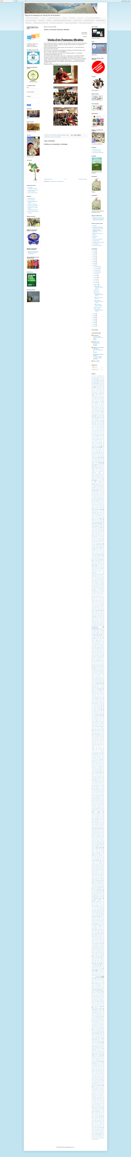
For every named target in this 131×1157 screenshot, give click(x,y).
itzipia (93, 690)
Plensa (97, 972)
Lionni (102, 778)
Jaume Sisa (94, 698)
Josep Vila (101, 735)
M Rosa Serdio (101, 804)
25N (99, 382)
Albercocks (98, 398)
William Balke (94, 1125)
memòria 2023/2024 (100, 868)
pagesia (93, 949)
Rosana (102, 1028)
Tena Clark (93, 1081)
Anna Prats (102, 426)
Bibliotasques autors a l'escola (41, 22)
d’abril (95, 279)
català (93, 513)
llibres (94, 786)
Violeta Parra (94, 1116)
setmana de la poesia (96, 1056)
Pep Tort (99, 958)
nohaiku (93, 926)
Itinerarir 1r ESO (95, 689)
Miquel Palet (94, 891)
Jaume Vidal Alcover (95, 699)
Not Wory (102, 926)
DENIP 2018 (96, 290)
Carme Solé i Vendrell (97, 508)
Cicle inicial (94, 526)
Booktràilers (28, 22)
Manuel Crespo (94, 815)
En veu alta (95, 609)
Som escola (102, 1070)
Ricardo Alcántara (99, 1016)
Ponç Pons (101, 987)
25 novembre (94, 382)
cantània (101, 495)
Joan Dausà (100, 704)
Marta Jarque (100, 843)
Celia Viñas (94, 518)
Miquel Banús (97, 884)
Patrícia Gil (94, 954)
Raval (94, 1006)
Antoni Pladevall (94, 431)
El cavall (97, 588)
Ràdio (102, 1000)
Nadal (96, 910)
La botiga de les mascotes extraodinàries (98, 751)
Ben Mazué (98, 456)
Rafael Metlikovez (101, 1001)
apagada (93, 435)
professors (102, 993)
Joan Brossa (94, 703)
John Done (100, 717)
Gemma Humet (94, 651)
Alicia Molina (99, 408)
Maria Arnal (94, 824)
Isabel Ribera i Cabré (97, 685)
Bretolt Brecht (97, 486)
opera (102, 940)
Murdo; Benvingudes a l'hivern (97, 905)
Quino (103, 998)
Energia (101, 609)
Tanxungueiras (95, 1079)
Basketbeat (94, 453)
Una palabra (94, 1102)
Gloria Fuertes (95, 660)
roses (97, 1030)
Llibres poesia (100, 789)
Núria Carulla (94, 931)
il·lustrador (101, 680)
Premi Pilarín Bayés (96, 989)
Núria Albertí (99, 929)
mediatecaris (100, 861)
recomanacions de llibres (97, 1009)
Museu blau (94, 906)
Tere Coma (94, 1083)
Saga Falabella (100, 1034)
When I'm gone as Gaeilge (97, 1123)
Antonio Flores (101, 431)
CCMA (98, 514)
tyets (94, 1099)
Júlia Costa (98, 739)
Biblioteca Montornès (100, 465)
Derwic (99, 565)
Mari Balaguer (100, 823)
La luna (97, 757)
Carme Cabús (95, 507)
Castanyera (100, 512)
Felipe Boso (94, 632)
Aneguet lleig (94, 420)
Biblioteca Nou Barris (98, 466)
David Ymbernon (95, 564)
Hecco (93, 670)
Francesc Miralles (57, 136)
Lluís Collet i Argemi (95, 791)
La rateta (94, 762)
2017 (94, 313)
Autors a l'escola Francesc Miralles (98, 305)
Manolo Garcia (101, 813)
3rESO (101, 384)
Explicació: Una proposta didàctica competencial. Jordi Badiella (33, 252)
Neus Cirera (100, 917)
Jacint (98, 692)
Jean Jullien (94, 701)
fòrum (102, 638)
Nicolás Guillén (94, 920)
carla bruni (102, 498)
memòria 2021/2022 (96, 866)
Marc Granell (94, 819)
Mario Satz (98, 838)
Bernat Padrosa (94, 458)
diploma (98, 578)
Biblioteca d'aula (95, 463)
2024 (94, 254)
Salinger (96, 1035)
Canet (97, 495)
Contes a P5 (97, 547)
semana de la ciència (95, 1051)
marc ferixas (100, 818)
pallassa (102, 949)
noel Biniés (102, 924)
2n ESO (102, 382)
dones (103, 581)
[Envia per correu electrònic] (74, 135)
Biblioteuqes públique (96, 472)
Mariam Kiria (95, 833)
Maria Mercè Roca (99, 829)
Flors (92, 637)
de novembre (97, 268)
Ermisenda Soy (94, 614)
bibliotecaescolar (100, 468)
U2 (97, 1099)
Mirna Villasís (94, 893)
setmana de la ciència (97, 1054)
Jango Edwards (100, 693)
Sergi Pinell (95, 1053)
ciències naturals (95, 528)
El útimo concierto (101, 596)
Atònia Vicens (94, 443)
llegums (93, 782)
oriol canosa (100, 943)
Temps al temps (100, 1080)
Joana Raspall (99, 715)
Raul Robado (101, 1005)
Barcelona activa (31, 198)
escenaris (97, 615)
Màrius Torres (94, 841)
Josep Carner (97, 726)
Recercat (95, 225)
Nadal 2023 (94, 911)
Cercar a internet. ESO (32, 192)
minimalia (98, 883)
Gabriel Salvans (101, 647)
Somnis (99, 1071)
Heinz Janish (97, 670)
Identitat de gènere (98, 679)
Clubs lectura (95, 535)
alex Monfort (99, 406)
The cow (98, 1088)
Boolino (94, 237)
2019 (94, 263)
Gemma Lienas (101, 651)
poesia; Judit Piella (95, 984)
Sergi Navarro (95, 1052)
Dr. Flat (94, 582)
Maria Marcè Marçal (97, 828)
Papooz (94, 952)
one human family (96, 940)
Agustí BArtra (94, 393)
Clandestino (94, 531)
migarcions (93, 878)
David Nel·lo (100, 563)
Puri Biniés (101, 997)
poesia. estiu (102, 984)
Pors (102, 988)
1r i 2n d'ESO (101, 378)
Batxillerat (99, 453)
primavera (100, 992)
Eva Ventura (97, 624)
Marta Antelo (94, 842)
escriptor (93, 618)
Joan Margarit (99, 708)
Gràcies (103, 661)
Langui (93, 768)
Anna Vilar (94, 429)
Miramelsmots (100, 891)
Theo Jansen (99, 1089)
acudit (102, 388)
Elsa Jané (99, 606)
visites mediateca (99, 1118)
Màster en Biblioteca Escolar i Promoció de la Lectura (98, 855)
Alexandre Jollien (95, 407)
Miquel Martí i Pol (99, 889)
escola (93, 616)
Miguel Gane (94, 880)
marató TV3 (94, 818)
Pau (103, 954)
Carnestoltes (94, 509)
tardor (101, 1079)
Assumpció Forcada (98, 440)
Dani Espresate (94, 556)
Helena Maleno (98, 671)
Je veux (101, 699)
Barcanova (93, 449)
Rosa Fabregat (98, 1026)
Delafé (101, 564)
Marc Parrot (101, 819)
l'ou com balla (99, 749)
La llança (93, 757)
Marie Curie (101, 833)
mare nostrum (100, 822)
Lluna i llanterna (96, 796)
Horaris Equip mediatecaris (85, 22)
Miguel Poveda (95, 882)
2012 (94, 322)
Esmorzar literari (95, 619)
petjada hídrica (95, 967)
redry (99, 1011)
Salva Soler (94, 1038)
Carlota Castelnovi (99, 504)
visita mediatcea (96, 1117)
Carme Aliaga (101, 505)
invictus (93, 683)
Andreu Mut (100, 417)
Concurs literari (99, 542)
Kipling (97, 744)
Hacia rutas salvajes (99, 667)
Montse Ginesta (94, 897)
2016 (94, 315)
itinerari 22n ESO (95, 688)
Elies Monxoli (100, 600)
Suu (97, 1076)
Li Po (101, 777)
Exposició (94, 629)
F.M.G (99, 629)
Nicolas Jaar (101, 920)
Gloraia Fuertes (101, 657)
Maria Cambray (100, 824)
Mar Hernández (100, 817)
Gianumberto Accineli (95, 656)
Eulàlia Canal (98, 623)
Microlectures (100, 877)
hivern (102, 674)
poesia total (100, 982)
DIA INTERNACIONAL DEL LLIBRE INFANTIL (98, 573)
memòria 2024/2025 (96, 869)
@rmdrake (100, 375)
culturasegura (94, 555)
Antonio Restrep (95, 434)
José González (94, 725)
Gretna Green (96, 662)
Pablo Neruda (94, 948)
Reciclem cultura (98, 1007)
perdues (98, 961)
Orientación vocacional (32, 209)
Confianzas (94, 544)
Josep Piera (102, 734)
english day (94, 610)
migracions (99, 878)
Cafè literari (94, 490)
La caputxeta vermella (96, 753)
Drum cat (99, 583)
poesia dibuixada (99, 978)
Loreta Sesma (95, 800)
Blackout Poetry (94, 477)
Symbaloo (101, 1076)
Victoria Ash (102, 1112)
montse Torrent (101, 897)
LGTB (97, 777)
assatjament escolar (100, 439)
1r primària (95, 379)
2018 (94, 265)
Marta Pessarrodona (96, 846)
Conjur (101, 545)
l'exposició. (93, 749)
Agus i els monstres (99, 392)
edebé (94, 584)
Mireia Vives (100, 892)
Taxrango (93, 1080)
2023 (94, 256)
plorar (102, 972)
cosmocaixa (94, 551)
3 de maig (100, 383)
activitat (103, 387)
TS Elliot (93, 1098)
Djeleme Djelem (99, 579)
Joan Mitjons (94, 711)
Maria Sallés (94, 832)
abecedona (98, 387)
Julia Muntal (98, 740)
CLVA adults (101, 535)
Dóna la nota (98, 581)
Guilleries (101, 666)
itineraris (101, 689)
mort (94, 902)
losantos (94, 801)
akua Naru (99, 396)
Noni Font (97, 926)
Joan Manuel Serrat (96, 707)
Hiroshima (97, 674)
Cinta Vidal (98, 530)
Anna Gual (100, 425)
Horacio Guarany (96, 675)
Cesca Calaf (94, 522)
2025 (94, 252)
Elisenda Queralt (95, 601)
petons (101, 967)
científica (101, 528)
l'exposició (100, 748)
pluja (92, 974)
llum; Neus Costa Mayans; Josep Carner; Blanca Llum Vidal (98, 794)
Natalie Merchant (101, 915)
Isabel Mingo (102, 684)
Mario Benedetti (96, 837)
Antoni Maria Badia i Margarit (97, 430)
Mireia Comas (94, 892)
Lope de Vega (101, 799)
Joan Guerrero (94, 706)
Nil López (97, 921)
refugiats (94, 1012)
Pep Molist (98, 957)
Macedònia (94, 808)
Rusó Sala (94, 1034)
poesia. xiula (102, 986)
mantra (94, 814)
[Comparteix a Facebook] (78, 135)
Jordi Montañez (98, 722)
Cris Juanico (100, 551)
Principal (43, 17)
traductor (97, 1095)
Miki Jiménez (102, 882)
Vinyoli (101, 1114)
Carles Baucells (100, 499)
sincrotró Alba (94, 1067)
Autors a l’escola (50, 136)
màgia (94, 809)
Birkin (99, 475)
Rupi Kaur (101, 1033)
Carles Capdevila (101, 500)
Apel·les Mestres (99, 435)
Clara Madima (100, 531)
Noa (98, 924)
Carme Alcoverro (95, 505)
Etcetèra (93, 623)
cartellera (100, 509)
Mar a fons (101, 815)
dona (94, 581)
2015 (94, 317)
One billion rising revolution (99, 939)
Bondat (103, 480)
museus (100, 908)
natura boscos (95, 916)
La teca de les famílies (31, 20)
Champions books (95, 523)
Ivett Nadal (97, 690)
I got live (95, 678)
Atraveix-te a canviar (96, 444)
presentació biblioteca (100, 991)
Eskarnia (101, 618)
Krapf (102, 744)
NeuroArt (94, 917)
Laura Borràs (98, 768)
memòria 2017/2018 (95, 864)
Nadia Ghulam (94, 912)
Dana (102, 555)
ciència (101, 527)
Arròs (98, 438)
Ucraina (101, 1099)
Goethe (94, 661)
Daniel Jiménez (94, 559)
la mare (101, 757)
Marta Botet (100, 842)
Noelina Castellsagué (98, 925)
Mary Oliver (100, 851)
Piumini (99, 971)
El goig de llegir (96, 240)
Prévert (95, 992)
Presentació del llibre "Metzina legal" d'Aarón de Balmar (98, 337)
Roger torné (97, 1025)
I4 (98, 678)
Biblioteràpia (100, 471)
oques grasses (94, 943)
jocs (92, 716)
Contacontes (94, 546)
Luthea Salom (94, 804)
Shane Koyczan (99, 1057)
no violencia (94, 924)
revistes (101, 1014)
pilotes (99, 970)
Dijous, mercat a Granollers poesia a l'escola (98, 287)
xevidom (94, 1131)
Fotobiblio (49, 20)
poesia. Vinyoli (95, 986)
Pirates (94, 971)
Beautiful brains (96, 454)
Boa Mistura (101, 477)
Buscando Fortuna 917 (96, 489)
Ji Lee (98, 701)
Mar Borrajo (94, 817)
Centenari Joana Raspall (71, 22)
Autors (101, 445)
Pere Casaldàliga (99, 962)
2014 (94, 319)
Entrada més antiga (83, 179)
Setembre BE (100, 1053)
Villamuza (96, 1114)
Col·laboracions (96, 537)
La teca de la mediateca (51, 7)
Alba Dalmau (98, 397)
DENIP (93, 565)
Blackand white (100, 476)
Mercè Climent (98, 874)
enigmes (99, 610)
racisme (98, 1000)
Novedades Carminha (98, 928)
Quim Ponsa (98, 998)
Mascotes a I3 (99, 852)
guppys (93, 667)
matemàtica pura (99, 856)
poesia (98, 977)
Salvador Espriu (100, 1039)
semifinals (102, 1051)
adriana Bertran (99, 389)
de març (96, 280)
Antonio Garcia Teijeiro (97, 433)
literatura (93, 780)
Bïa (102, 461)
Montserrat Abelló (98, 898)
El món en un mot (96, 149)
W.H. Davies (95, 1121)
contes (99, 546)
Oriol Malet (94, 944)
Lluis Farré (102, 791)
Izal (100, 690)
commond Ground (95, 540)
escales (93, 615)
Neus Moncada (94, 919)
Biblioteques (96, 291)
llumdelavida (99, 795)
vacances (100, 1102)
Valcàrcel (94, 1104)
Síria (101, 1067)
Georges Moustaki (96, 652)
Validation (93, 1107)
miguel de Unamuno (99, 879)
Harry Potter (101, 669)
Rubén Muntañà (95, 1033)
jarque (98, 694)
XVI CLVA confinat (96, 1135)
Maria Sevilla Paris (101, 832)
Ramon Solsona (94, 1005)
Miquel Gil (95, 888)
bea (103, 453)
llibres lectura (100, 787)
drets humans (100, 582)
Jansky (93, 694)
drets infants (94, 583)
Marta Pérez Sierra (101, 845)
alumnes (93, 411)
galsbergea (99, 648)
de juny (95, 275)
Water (93, 1122)
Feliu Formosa (100, 632)
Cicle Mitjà (99, 526)
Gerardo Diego (94, 655)
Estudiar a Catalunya (32, 204)
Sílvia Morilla (97, 1062)
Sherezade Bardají (95, 1058)
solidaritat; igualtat (95, 1070)
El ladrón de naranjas (99, 591)
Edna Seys (101, 586)
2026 (94, 250)
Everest (103, 624)
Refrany (102, 1011)
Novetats (65, 17)
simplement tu (100, 1066)
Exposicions (41, 20)
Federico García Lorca (97, 630)
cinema (93, 530)
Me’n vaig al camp (101, 859)
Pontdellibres (72, 17)
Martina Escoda (95, 850)
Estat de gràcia (100, 620)
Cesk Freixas (100, 522)
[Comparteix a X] (77, 135)
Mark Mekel (100, 841)
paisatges (98, 949)
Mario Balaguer (101, 836)
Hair (96, 669)
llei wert (97, 782)
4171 (92, 385)
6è (101, 385)
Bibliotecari (93, 470)
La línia (101, 755)
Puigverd (94, 996)
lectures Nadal (97, 771)
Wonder (98, 1126)
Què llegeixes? (96, 243)
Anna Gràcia (94, 425)
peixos (100, 956)
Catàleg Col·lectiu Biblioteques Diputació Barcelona (97, 230)
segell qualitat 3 (99, 1049)
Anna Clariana (99, 424)
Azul (103, 447)
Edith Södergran (100, 584)
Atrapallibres (100, 443)
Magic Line (98, 809)
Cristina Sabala (100, 554)
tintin (102, 1090)
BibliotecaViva (96, 342)
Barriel (97, 452)
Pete (97, 966)
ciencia (97, 527)
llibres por (93, 790)
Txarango (97, 1098)
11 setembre (95, 378)
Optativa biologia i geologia (97, 942)
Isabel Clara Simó (95, 684)
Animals (98, 422)
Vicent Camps (101, 1111)
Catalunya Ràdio (99, 513)
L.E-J (97, 745)
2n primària (95, 383)
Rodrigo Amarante (99, 1023)
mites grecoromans (101, 893)
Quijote (93, 998)
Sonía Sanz (94, 1075)
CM (92, 536)
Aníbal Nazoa (96, 421)
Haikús (93, 669)
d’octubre (96, 270)
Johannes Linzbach (99, 716)
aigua (99, 393)
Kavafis (93, 743)
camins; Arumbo (94, 493)
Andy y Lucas (100, 419)
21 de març (95, 380)
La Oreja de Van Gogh (96, 758)
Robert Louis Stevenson (100, 1019)
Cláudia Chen (100, 532)
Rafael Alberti (94, 1001)
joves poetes (94, 736)
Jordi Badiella (95, 720)
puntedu (102, 996)
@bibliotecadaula (97, 307)
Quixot (94, 1000)
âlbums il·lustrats (100, 402)
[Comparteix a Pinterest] (80, 135)
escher (102, 615)
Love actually (99, 801)
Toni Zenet (97, 1094)
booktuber (93, 484)
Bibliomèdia (94, 462)
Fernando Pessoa (101, 633)
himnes (93, 674)
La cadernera (100, 752)
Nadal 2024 (100, 911)
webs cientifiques (99, 1122)
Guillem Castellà (101, 664)
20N (103, 379)
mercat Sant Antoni (96, 873)
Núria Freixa (100, 931)
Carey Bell (97, 498)
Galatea (94, 648)
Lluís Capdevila (100, 790)
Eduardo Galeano (95, 587)
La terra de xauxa (96, 763)
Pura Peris (95, 997)
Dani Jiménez (101, 556)
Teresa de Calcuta (99, 1084)
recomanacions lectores (97, 1010)
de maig (96, 277)
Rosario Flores (95, 1029)
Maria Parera (100, 831)
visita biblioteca (101, 1116)
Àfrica (93, 392)
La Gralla (97, 755)
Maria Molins (94, 831)
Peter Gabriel (102, 966)
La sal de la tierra (101, 762)
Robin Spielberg (97, 1020)
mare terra (94, 823)
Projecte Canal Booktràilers (32, 17)
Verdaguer (98, 1109)
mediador (101, 860)
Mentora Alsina (100, 870)
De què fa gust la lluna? (98, 239)
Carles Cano (94, 500)
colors (102, 537)
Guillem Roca (102, 665)
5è (99, 385)
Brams (98, 485)
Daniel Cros (101, 558)
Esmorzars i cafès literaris (56, 22)
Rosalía (98, 1028)
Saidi (92, 1035)
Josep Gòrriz (98, 729)
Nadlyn (99, 912)
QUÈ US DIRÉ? (96, 361)
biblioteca (100, 462)
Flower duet (97, 637)
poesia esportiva (94, 979)
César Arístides (100, 521)
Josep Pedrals (95, 734)
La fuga (99, 754)
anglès (103, 420)
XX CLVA (96, 1137)
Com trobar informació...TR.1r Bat (32, 188)
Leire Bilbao (94, 773)
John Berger (94, 717)
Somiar (94, 1071)
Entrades (95, 367)
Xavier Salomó (100, 1127)
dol (103, 579)
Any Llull (101, 434)
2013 (94, 320)
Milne (94, 883)
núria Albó (101, 930)
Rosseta (101, 1030)
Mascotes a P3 (95, 854)
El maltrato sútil (95, 592)
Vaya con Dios (98, 1108)
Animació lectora (78, 20)
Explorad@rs (95, 627)
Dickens (93, 578)
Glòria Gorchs (101, 660)
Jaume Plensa (94, 697)
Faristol (103, 629)
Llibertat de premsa (100, 785)
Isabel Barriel (99, 683)
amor (94, 415)
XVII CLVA (102, 1135)
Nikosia (93, 921)
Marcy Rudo (94, 822)
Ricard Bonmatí (94, 1015)
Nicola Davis (101, 919)
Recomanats (94, 1011)
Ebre (103, 583)
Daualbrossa (101, 559)
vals (102, 1107)
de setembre (96, 272)
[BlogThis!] (75, 135)
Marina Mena (95, 836)
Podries (101, 975)
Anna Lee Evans (95, 426)
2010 (94, 326)
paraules (98, 952)
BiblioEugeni (96, 335)
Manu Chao (100, 814)
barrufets (101, 452)
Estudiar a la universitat (33, 205)
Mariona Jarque (100, 840)
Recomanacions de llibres (98, 152)
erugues (101, 614)
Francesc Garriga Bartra (97, 639)
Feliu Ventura (94, 633)
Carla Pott (94, 499)
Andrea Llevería (100, 416)
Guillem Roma (95, 666)
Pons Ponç (94, 988)
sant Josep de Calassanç (96, 1043)
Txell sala (102, 1098)
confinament (99, 544)
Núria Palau (94, 933)
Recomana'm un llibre (97, 245)
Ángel (99, 420)
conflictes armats (95, 545)
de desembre (97, 266)
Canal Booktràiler (95, 494)
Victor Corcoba (95, 1112)
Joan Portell (94, 712)
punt (98, 996)
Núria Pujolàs (94, 934)
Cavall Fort (94, 514)
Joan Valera (99, 713)
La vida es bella (100, 764)
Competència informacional (53, 17)
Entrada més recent (48, 179)
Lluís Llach (95, 792)
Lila (93, 778)
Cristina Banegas (95, 553)
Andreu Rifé (94, 419)
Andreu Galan (94, 417)
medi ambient (95, 860)
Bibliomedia (95, 236)
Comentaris (95, 369)
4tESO (96, 385)
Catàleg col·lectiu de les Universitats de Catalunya (98, 228)
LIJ (103, 777)
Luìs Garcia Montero (99, 803)
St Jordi (100, 1075)
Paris (102, 952)
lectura (98, 769)
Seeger (98, 1048)
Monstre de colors (99, 896)
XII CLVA (101, 1132)
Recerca (102, 1006)
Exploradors (94, 628)
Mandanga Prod (94, 813)
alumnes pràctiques (100, 411)
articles (101, 438)
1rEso (100, 379)
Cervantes (93, 521)
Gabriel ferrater (96, 646)
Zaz (96, 1139)
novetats (93, 929)
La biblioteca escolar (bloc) (98, 242)
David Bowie (102, 560)
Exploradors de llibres (89, 20)
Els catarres (99, 602)
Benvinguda (101, 457)
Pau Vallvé (95, 956)
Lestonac (93, 777)
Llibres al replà (100, 786)
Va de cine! (80, 17)
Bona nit (98, 480)
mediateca (93, 861)
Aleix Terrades (95, 403)
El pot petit (99, 593)
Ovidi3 (94, 947)
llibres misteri (94, 789)
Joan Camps (100, 703)
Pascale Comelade (95, 953)
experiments (101, 625)
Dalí (98, 555)
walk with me (100, 1121)
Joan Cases (94, 704)
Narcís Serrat (94, 915)
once (92, 939)
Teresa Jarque (101, 1085)
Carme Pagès (101, 507)
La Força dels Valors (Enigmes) (92, 17)
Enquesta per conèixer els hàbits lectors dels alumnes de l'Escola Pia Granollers (98, 218)
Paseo (101, 953)
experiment (95, 625)
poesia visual (94, 983)
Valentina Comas (101, 1104)
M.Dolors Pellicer (96, 805)
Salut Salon (101, 1037)
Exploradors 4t (101, 628)
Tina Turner (97, 1090)
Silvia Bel (98, 1061)
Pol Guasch (95, 987)
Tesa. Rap (95, 1086)
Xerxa (103, 1130)
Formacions (98, 638)
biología (94, 475)
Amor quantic (99, 415)
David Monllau (94, 563)
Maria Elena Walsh (100, 827)
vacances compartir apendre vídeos (98, 1103)
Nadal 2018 (101, 910)
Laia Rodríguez (99, 767)
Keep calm (99, 743)
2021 (94, 259)
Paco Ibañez (100, 948)
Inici (65, 179)
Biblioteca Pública (95, 467)
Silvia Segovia (94, 1065)
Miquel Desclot (101, 887)
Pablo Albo (101, 947)
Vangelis (93, 1108)
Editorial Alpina (94, 586)
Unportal (30, 212)
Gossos (98, 661)
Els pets (100, 605)
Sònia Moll (101, 1074)
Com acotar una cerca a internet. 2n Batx (33, 191)
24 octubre (101, 380)
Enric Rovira (100, 611)
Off (98, 935)
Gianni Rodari (100, 655)
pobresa (97, 975)
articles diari (94, 439)
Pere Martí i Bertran (96, 963)
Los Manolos (102, 800)
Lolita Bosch (95, 799)
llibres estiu (94, 787)
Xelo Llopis (95, 1130)
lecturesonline (99, 772)
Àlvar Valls (96, 412)
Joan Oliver (100, 711)
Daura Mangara (95, 560)
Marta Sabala (99, 847)
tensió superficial (100, 1081)
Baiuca (101, 448)
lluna (103, 795)
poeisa (93, 977)
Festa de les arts (96, 634)
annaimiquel (100, 429)
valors (98, 1107)
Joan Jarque (100, 706)
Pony (98, 988)
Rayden (97, 1006)
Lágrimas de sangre (95, 766)
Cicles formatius (31, 199)
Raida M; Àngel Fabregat (98, 1002)
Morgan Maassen (101, 901)
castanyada (94, 512)
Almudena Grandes (99, 410)
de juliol (96, 273)
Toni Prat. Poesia (98, 1093)
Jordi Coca (99, 721)
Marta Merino (94, 845)
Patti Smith (99, 954)
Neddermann (102, 916)
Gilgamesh (102, 656)
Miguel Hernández (100, 880)
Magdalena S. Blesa (100, 808)
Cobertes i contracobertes (99, 536)
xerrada (99, 1130)
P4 (97, 947)
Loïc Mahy (102, 796)
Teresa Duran (94, 1085)
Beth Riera (98, 461)
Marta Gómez (94, 843)
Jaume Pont (100, 697)
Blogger (72, 1147)
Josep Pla (95, 735)
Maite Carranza (99, 810)
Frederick (98, 643)
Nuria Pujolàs (100, 933)
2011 (94, 324)
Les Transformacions (99, 776)
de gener (96, 284)
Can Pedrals (101, 493)
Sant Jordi (100, 1042)
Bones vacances (98, 481)
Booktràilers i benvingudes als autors (62, 20)
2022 (94, 258)
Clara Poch (94, 532)
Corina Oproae (99, 550)
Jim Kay (102, 701)
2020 (94, 261)
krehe (93, 745)
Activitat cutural (96, 388)
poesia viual (100, 983)
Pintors (103, 970)
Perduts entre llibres (97, 151)
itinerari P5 (101, 688)
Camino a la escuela (99, 491)
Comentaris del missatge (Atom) (56, 181)
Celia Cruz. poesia (99, 517)
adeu (92, 389)
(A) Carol (94, 375)
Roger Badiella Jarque (96, 1024)
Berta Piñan (101, 458)
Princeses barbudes (95, 993)
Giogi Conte (95, 657)
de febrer (96, 282)
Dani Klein (95, 558)
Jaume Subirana (100, 698)
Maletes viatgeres (101, 20)
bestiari (93, 461)
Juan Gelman (100, 736)
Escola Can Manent (99, 616)
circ (102, 530)
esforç (97, 618)
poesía (93, 978)
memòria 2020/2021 (100, 865)
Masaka (93, 852)
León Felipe (99, 773)
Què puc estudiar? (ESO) (33, 211)
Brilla (102, 486)
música (93, 910)
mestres (98, 875)
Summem (93, 1076)
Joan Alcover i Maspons (98, 702)
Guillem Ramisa (95, 665)
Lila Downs (97, 778)
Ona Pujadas (100, 938)
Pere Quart (97, 965)
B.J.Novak (95, 448)
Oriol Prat (99, 944)
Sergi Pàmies (101, 1052)
